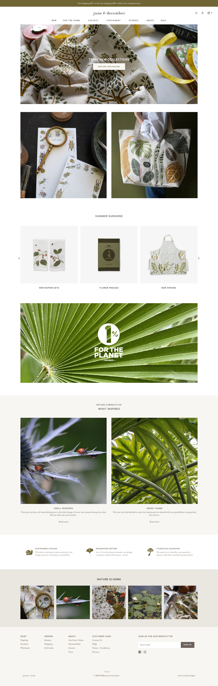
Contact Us (97, 640)
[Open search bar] (196, 13)
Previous (22, 257)
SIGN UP (188, 645)
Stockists (24, 644)
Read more (63, 522)
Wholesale (25, 648)
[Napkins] (49, 254)
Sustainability (74, 644)
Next (196, 257)
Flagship (24, 640)
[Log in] (202, 13)
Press (70, 652)
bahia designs (189, 676)
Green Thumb (154, 508)
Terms (32, 676)
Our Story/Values (76, 640)
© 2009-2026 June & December (107, 676)
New (54, 20)
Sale (163, 20)
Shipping (48, 644)
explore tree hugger (109, 66)
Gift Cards (48, 648)
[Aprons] (169, 254)
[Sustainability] (109, 343)
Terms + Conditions (101, 648)
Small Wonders (63, 508)
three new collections (109, 59)
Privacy (95, 652)
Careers (71, 648)
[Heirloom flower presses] (109, 254)
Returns (47, 640)
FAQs (94, 644)
